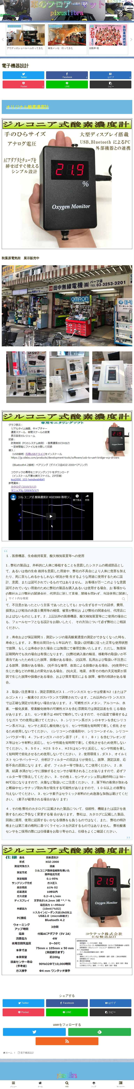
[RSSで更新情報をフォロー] (67, 1041)
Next (131, 39)
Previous (2, 39)
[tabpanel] (26, 39)
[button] (124, 599)
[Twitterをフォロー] (34, 1032)
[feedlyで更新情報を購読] (99, 1032)
